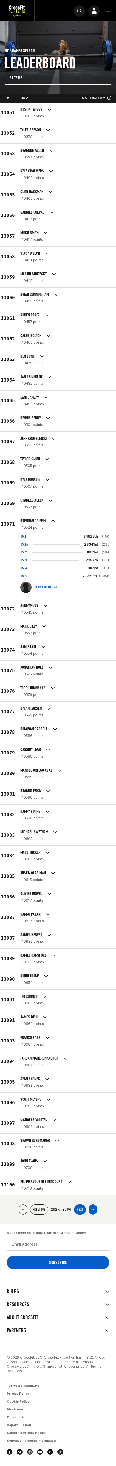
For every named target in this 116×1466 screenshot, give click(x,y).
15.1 (23, 536)
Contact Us (15, 1417)
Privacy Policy (18, 1394)
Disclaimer (15, 1409)
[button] (108, 11)
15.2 (23, 552)
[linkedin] (50, 1451)
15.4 (23, 568)
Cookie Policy (18, 1401)
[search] (79, 11)
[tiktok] (60, 1451)
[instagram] (30, 1451)
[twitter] (20, 1451)
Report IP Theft (19, 1425)
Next (80, 1210)
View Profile (43, 587)
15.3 (23, 560)
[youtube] (40, 1451)
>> (93, 1210)
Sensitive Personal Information (31, 1441)
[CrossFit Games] (17, 11)
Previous (39, 1210)
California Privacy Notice (26, 1433)
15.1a (24, 544)
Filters (16, 78)
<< (23, 1210)
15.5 (23, 576)
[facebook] (9, 1451)
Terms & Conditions (23, 1386)
